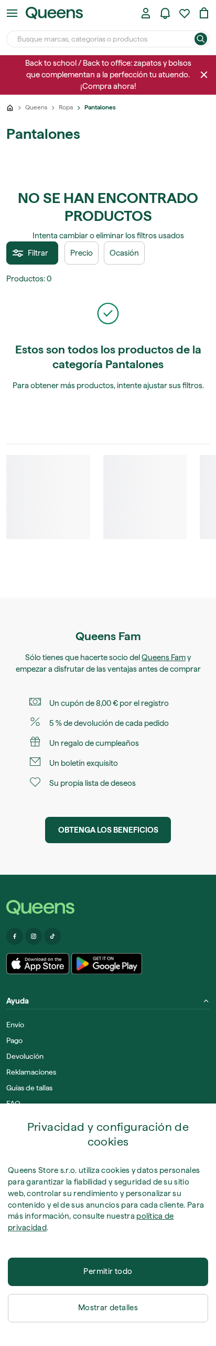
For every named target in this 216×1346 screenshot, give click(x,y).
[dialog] (108, 1225)
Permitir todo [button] (107, 1271)
